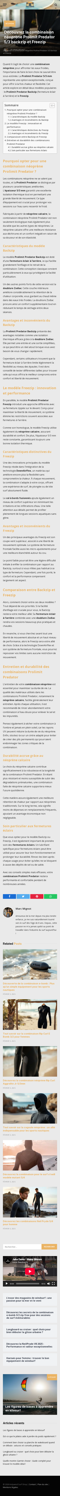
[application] (30, 1271)
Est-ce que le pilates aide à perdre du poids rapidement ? (29, 1436)
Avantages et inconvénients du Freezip (30, 133)
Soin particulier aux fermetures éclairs (29, 150)
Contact (32, 1484)
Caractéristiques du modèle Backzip (28, 116)
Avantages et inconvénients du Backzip (30, 120)
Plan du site (43, 1484)
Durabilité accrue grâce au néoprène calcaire (32, 147)
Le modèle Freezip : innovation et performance (24, 125)
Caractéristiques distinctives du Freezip (30, 130)
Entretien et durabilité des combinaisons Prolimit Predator (28, 142)
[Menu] (5, 4)
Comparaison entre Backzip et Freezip (27, 136)
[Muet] (48, 1283)
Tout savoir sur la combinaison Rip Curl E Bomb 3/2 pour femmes (26, 1035)
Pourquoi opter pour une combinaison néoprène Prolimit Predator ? (26, 111)
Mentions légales (10, 1487)
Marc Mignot (23, 908)
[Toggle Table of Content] (50, 105)
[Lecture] (6, 1283)
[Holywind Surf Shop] (30, 4)
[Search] (55, 4)
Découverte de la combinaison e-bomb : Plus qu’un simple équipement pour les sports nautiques (28, 986)
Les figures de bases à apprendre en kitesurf (24, 1430)
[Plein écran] (53, 1283)
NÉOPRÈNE (10, 23)
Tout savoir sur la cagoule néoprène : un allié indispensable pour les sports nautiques (29, 1129)
